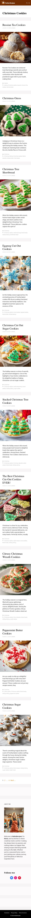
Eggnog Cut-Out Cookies (11, 247)
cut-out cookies (16, 312)
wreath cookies (13, 619)
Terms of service (23, 912)
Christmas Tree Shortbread (10, 170)
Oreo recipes (17, 158)
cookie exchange (17, 232)
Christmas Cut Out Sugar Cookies (12, 326)
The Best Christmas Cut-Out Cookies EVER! (13, 479)
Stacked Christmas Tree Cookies (15, 401)
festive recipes (16, 768)
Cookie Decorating (17, 386)
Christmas (6, 154)
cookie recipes (16, 540)
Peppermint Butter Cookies (12, 631)
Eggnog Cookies (24, 312)
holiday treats (10, 158)
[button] (27, 3)
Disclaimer (6, 912)
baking (6, 85)
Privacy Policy (14, 912)
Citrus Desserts (17, 617)
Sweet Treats (13, 770)
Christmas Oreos (11, 98)
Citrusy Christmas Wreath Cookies (12, 555)
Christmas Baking (8, 156)
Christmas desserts (18, 463)
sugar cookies (17, 388)
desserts (19, 85)
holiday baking (6, 234)
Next (13, 780)
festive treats (24, 232)
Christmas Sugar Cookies (11, 705)
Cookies (6, 83)
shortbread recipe (14, 234)
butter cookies (7, 691)
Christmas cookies (12, 85)
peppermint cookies (14, 693)
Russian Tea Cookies (13, 25)
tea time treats (10, 87)
